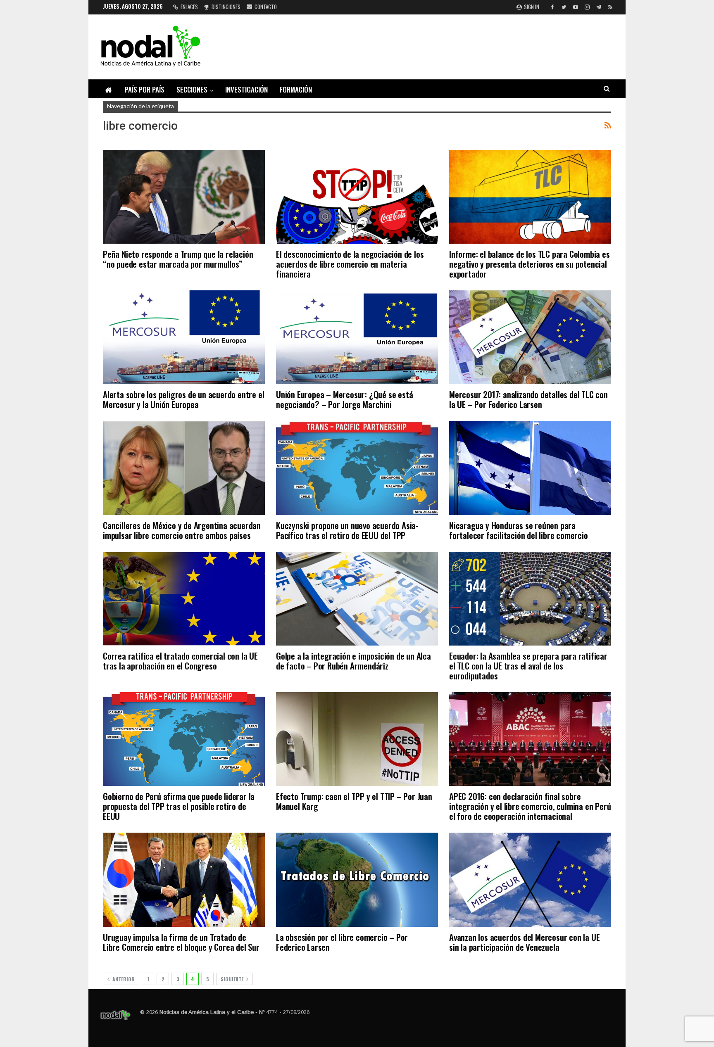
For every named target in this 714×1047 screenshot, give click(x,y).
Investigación (246, 89)
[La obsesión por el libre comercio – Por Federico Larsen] (357, 879)
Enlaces (189, 6)
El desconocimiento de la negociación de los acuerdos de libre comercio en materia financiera (350, 263)
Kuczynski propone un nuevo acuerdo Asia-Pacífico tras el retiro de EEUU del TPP (347, 530)
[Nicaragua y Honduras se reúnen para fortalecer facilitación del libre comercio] (530, 468)
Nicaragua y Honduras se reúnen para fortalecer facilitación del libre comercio (518, 530)
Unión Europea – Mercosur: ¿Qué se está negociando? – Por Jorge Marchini (344, 399)
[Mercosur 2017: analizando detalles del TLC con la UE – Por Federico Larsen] (530, 337)
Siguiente (233, 979)
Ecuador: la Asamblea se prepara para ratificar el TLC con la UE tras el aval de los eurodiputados (528, 665)
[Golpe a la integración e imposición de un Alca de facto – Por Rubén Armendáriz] (357, 599)
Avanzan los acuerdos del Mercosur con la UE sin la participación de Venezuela (524, 942)
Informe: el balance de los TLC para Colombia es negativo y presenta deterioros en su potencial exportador (529, 263)
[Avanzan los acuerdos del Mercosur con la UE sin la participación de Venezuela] (530, 879)
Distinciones (226, 6)
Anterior (123, 979)
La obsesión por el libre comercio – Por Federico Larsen (342, 942)
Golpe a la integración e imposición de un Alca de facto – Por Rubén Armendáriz (353, 660)
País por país (144, 89)
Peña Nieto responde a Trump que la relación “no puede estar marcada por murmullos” (178, 258)
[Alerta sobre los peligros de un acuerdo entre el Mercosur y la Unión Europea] (184, 337)
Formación (296, 89)
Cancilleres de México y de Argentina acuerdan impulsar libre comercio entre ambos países (182, 530)
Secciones (191, 89)
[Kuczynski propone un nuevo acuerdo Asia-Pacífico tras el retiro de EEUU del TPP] (357, 468)
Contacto (266, 6)
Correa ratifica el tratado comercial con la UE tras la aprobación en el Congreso (180, 660)
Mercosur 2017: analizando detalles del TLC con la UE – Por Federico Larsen (528, 399)
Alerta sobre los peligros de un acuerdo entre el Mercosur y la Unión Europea (183, 399)
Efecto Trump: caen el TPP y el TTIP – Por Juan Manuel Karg (354, 801)
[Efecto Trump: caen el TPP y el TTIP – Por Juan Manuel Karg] (357, 739)
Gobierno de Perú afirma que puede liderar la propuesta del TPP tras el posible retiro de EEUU (179, 806)
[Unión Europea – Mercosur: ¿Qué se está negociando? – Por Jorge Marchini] (357, 337)
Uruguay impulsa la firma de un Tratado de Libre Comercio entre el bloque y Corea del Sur (181, 942)
